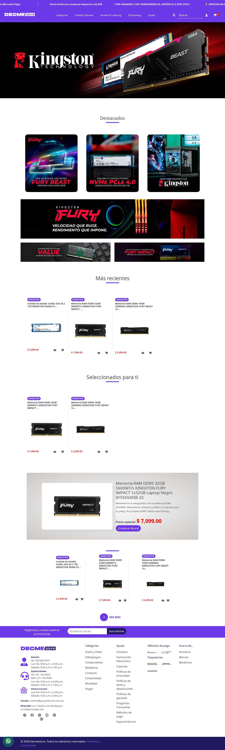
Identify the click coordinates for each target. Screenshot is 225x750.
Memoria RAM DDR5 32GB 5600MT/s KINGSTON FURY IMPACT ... (86, 306)
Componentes (94, 662)
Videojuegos (93, 657)
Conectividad (93, 678)
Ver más (115, 617)
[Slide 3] (118, 621)
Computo (91, 673)
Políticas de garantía (123, 696)
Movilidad (91, 683)
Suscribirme (116, 631)
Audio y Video (93, 652)
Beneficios (185, 662)
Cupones (121, 666)
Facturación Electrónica (123, 659)
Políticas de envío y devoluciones (124, 685)
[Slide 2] (112, 621)
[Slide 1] (106, 621)
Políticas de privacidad (123, 673)
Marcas (183, 657)
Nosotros (185, 652)
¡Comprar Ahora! (128, 528)
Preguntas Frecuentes (123, 705)
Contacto (122, 652)
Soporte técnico (126, 722)
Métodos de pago (123, 714)
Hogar (89, 689)
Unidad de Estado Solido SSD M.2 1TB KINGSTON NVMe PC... (46, 305)
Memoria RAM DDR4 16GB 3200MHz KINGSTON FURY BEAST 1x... (134, 306)
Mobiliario (91, 668)
